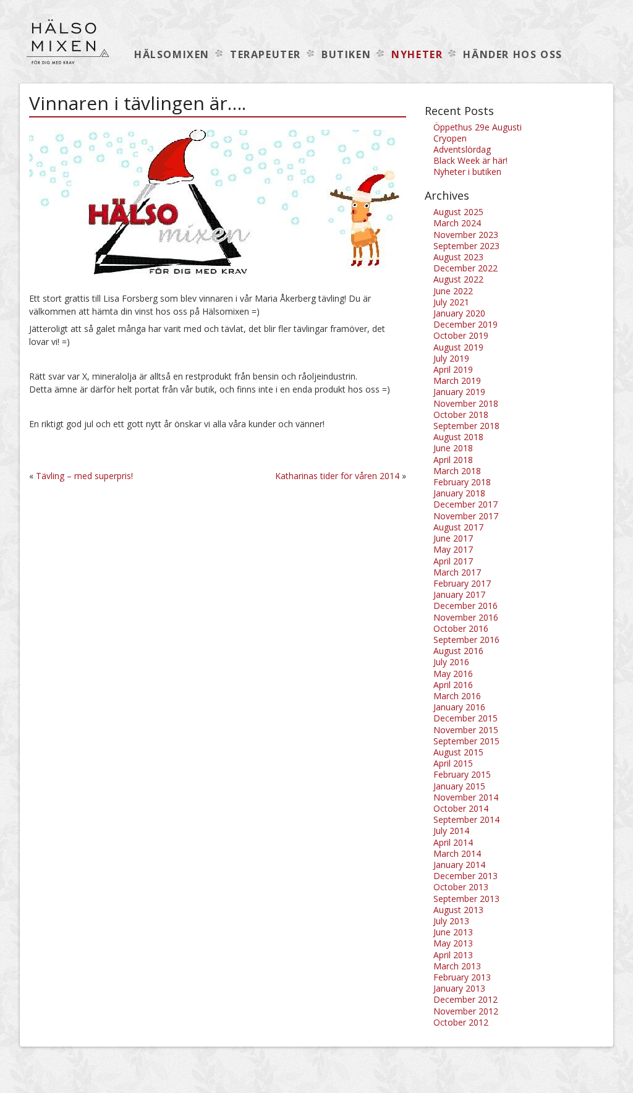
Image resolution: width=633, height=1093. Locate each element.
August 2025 (458, 212)
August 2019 (458, 347)
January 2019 (459, 392)
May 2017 (453, 549)
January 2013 (459, 988)
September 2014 (466, 819)
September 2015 (466, 741)
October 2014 (460, 808)
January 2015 (459, 786)
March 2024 (457, 223)
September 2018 (466, 426)
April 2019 (453, 369)
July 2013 (451, 921)
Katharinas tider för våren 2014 (337, 476)
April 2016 (453, 685)
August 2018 (458, 437)
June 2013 (453, 932)
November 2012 (465, 1011)
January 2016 (459, 707)
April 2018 (453, 460)
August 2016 (458, 651)
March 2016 (457, 696)
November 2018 (465, 403)
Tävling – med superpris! (84, 476)
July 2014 (451, 830)
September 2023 (466, 246)
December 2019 (465, 324)
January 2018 (459, 493)
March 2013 (457, 966)
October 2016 (460, 628)
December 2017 (465, 504)
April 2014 (453, 842)
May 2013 (453, 943)
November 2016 (465, 617)
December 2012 (465, 999)
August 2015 (458, 752)
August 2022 (458, 279)
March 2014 (457, 853)
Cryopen (450, 138)
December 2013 (465, 876)
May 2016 (453, 673)
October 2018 (460, 414)
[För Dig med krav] (68, 48)
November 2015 (465, 730)
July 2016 (451, 662)
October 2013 (460, 887)
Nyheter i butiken (467, 171)
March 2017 (457, 572)
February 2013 (462, 977)
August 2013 (458, 910)
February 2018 (462, 482)
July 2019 (451, 358)
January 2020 (459, 313)
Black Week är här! (470, 160)
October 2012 (460, 1022)
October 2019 (460, 335)
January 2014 (459, 864)
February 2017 (462, 583)
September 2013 (466, 898)
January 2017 (459, 594)
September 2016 (466, 639)
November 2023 (465, 234)
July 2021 (451, 302)
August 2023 (458, 257)
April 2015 (453, 763)
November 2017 (465, 516)
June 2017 (453, 538)
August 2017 (458, 527)
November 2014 (465, 797)
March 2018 (457, 471)
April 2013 (453, 955)
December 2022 (465, 268)
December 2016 (465, 605)
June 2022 (453, 291)
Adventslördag (462, 149)
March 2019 (457, 380)
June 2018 (453, 448)
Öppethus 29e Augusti (477, 127)
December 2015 (465, 718)
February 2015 (462, 774)
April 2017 (453, 561)
